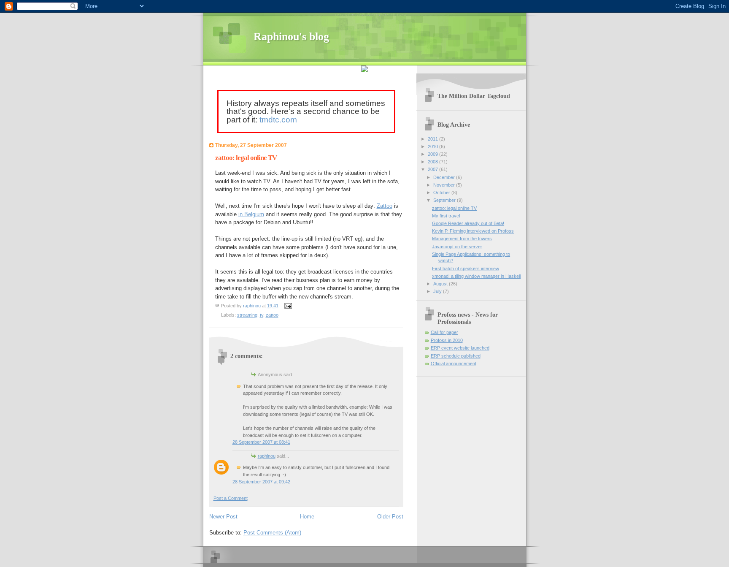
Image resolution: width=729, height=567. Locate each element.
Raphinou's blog (291, 36)
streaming (247, 314)
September (445, 200)
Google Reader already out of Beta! (468, 223)
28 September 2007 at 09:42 (261, 481)
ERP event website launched (460, 347)
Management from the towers (462, 238)
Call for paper (444, 332)
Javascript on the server (457, 246)
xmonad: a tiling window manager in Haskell (476, 276)
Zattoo (384, 206)
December (444, 177)
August (441, 283)
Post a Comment (230, 498)
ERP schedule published (456, 355)
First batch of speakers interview (465, 268)
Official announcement (453, 363)
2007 (433, 169)
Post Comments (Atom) (272, 532)
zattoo (272, 314)
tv (261, 314)
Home (307, 516)
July (438, 291)
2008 (433, 161)
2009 (433, 154)
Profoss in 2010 (447, 340)
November (444, 184)
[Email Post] (288, 305)
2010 (433, 146)
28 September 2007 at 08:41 (261, 442)
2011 (433, 138)
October (442, 192)
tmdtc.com (278, 119)
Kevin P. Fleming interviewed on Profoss (473, 230)
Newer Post (223, 516)
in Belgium (251, 214)
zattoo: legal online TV (454, 208)
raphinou (266, 455)
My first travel (446, 215)
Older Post (390, 516)
